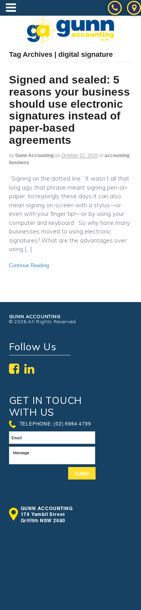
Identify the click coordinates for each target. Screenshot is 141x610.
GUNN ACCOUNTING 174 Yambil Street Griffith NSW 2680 (47, 514)
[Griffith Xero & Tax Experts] (70, 41)
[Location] (134, 10)
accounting (117, 155)
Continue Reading (29, 265)
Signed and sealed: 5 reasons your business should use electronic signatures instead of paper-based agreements (69, 110)
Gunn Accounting (34, 155)
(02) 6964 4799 (72, 423)
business (19, 162)
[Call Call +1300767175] (115, 10)
